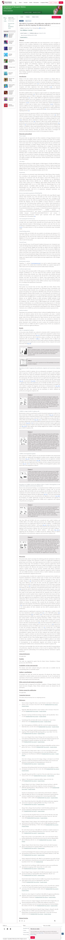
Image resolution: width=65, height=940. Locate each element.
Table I (38, 338)
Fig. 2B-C (33, 381)
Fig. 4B (38, 460)
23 (34, 216)
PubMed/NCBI (48, 704)
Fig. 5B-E (57, 496)
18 (55, 115)
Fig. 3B (36, 419)
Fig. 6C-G (57, 530)
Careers (24, 930)
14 (51, 104)
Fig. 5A (45, 494)
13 (28, 102)
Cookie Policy (41, 933)
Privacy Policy (33, 934)
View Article (55, 704)
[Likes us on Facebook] (10, 928)
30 (39, 622)
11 (34, 94)
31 (44, 627)
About (20, 2)
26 (20, 589)
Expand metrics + (24, 37)
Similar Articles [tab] (35, 16)
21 (58, 123)
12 (26, 102)
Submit (61, 2)
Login (51, 2)
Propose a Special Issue (8, 10)
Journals (25, 2)
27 (43, 612)
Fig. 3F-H (24, 426)
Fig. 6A (44, 525)
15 (52, 104)
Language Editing (44, 2)
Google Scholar (25, 706)
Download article (56, 17)
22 (25, 124)
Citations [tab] (28, 16)
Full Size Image (11, 20)
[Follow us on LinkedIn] (7, 928)
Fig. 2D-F (57, 386)
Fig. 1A (37, 335)
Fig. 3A (51, 415)
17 (28, 110)
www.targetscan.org (35, 263)
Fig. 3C (24, 463)
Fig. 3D (28, 423)
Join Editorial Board (7, 8)
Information (36, 2)
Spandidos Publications (27, 928)
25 (29, 585)
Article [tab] (21, 16)
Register (55, 2)
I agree (32, 937)
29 (32, 614)
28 (58, 612)
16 (45, 109)
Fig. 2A (21, 381)
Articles (30, 2)
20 (34, 121)
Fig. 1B (29, 343)
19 (20, 119)
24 (30, 581)
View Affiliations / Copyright (26, 30)
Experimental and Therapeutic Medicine (14, 7)
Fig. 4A (27, 458)
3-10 (51, 87)
